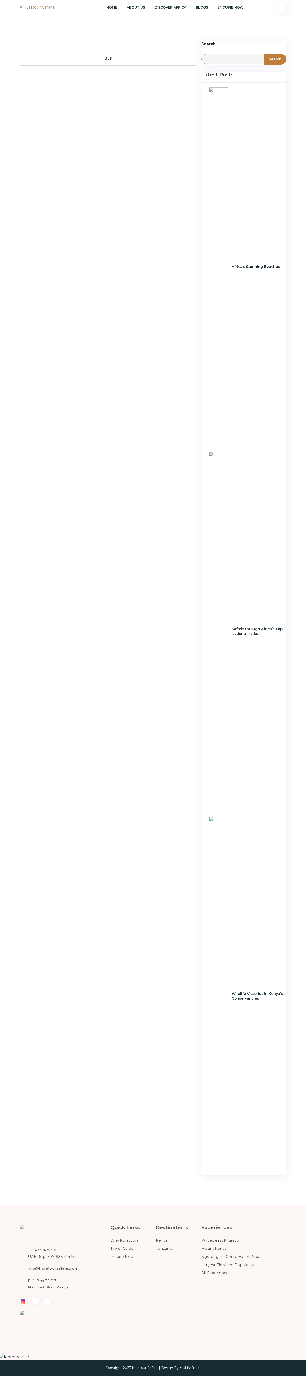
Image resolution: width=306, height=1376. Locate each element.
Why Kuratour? (124, 1240)
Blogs (202, 7)
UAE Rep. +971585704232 (52, 1256)
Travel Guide (122, 1248)
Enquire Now (231, 7)
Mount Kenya (214, 1248)
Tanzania (164, 1248)
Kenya (162, 1240)
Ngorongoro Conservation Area (230, 1256)
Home (111, 7)
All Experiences (215, 1273)
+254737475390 (43, 1250)
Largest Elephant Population (228, 1264)
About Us (136, 7)
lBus (108, 58)
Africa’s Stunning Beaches (256, 266)
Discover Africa (170, 7)
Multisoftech (190, 1368)
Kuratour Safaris (145, 1368)
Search (208, 44)
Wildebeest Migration (221, 1240)
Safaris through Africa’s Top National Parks (257, 631)
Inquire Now (122, 1256)
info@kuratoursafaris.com (53, 1268)
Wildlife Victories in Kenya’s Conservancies (257, 996)
